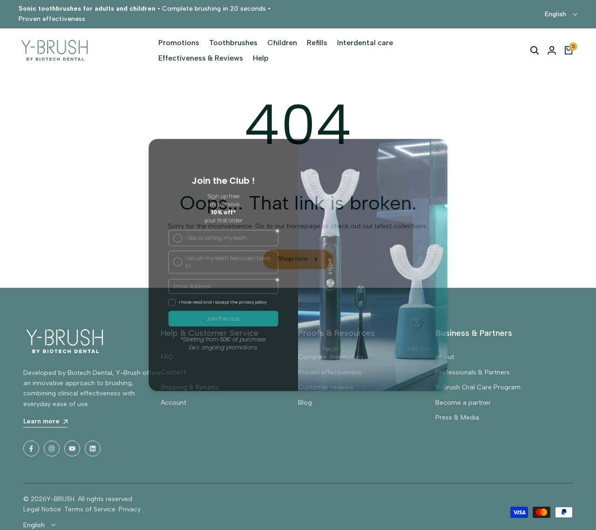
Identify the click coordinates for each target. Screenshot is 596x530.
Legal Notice (42, 509)
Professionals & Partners (472, 372)
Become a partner (463, 403)
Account (173, 403)
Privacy (130, 509)
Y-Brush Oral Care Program (478, 387)
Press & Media (457, 417)
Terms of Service (89, 509)
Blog (305, 403)
